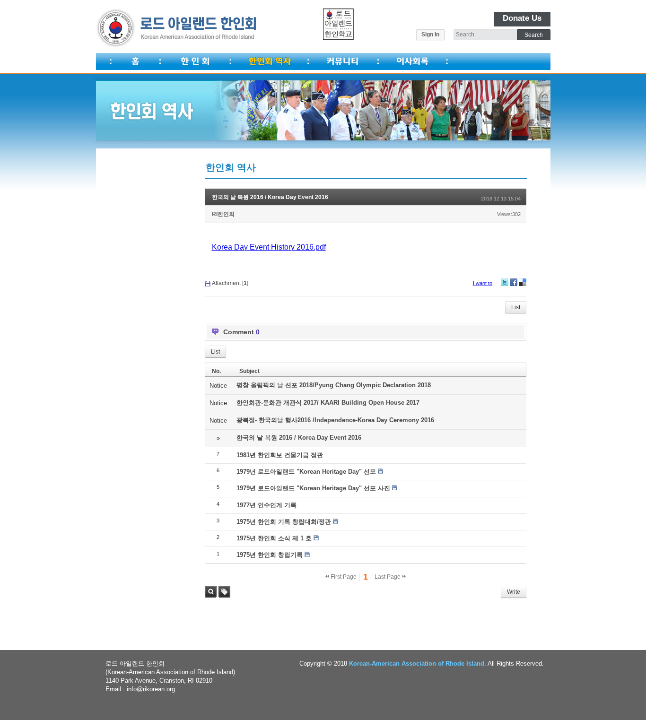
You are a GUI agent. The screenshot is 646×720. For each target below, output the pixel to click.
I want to (482, 283)
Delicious (522, 282)
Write (513, 592)
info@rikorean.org (151, 689)
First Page (343, 576)
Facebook (513, 282)
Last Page (388, 576)
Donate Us (522, 18)
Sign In (430, 34)
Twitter (504, 282)
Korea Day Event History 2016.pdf (269, 247)
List (515, 307)
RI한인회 (223, 214)
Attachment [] (230, 283)
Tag (224, 592)
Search (211, 592)
